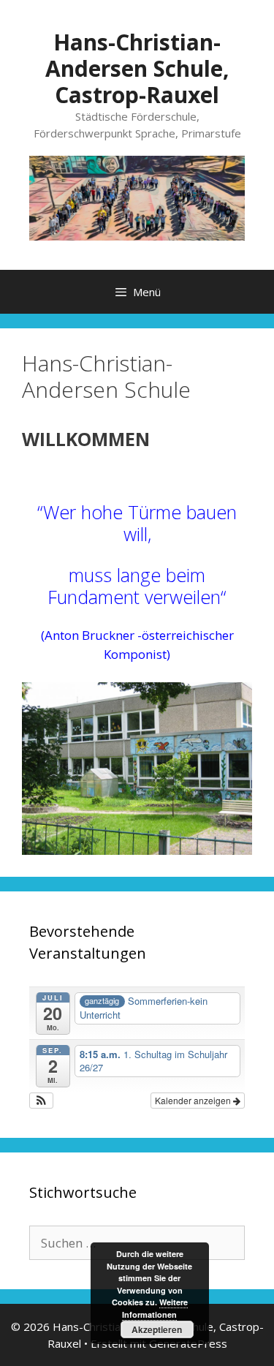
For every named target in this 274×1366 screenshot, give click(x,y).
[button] (41, 1100)
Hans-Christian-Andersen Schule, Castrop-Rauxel (137, 68)
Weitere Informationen (155, 1308)
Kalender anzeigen (194, 1100)
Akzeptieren (157, 1329)
